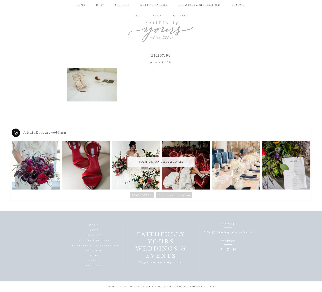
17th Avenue (208, 287)
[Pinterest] (228, 250)
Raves (94, 260)
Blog (94, 255)
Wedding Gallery (94, 240)
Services (94, 235)
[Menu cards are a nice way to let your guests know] (286, 165)
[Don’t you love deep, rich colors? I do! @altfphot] (36, 165)
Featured (94, 265)
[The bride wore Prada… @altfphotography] (86, 165)
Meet (94, 230)
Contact (94, 250)
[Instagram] (234, 250)
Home (94, 225)
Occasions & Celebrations (94, 245)
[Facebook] (221, 250)
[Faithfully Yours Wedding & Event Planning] (161, 30)
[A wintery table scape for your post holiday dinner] (236, 165)
